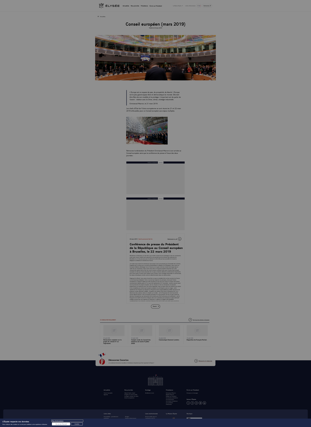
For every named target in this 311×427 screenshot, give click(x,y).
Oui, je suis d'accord (61, 424)
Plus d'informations (57, 421)
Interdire (77, 424)
